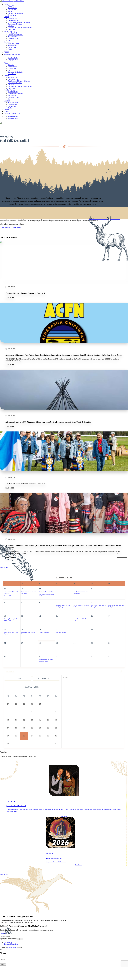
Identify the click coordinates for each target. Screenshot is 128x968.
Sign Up (20, 938)
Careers (6, 51)
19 (24, 728)
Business (7, 42)
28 (16, 704)
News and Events (13, 38)
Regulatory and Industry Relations (19, 22)
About (6, 4)
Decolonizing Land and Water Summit (20, 27)
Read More (10, 297)
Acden (10, 49)
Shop (9, 40)
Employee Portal (13, 59)
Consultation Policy (6, 227)
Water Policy (17, 227)
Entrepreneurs (12, 45)
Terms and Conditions (11, 944)
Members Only (13, 33)
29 (24, 704)
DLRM (6, 17)
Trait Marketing (12, 947)
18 (16, 728)
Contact (6, 53)
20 (32, 728)
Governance (12, 9)
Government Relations (15, 24)
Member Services (9, 31)
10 (8, 720)
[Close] (1, 949)
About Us (11, 6)
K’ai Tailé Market (13, 44)
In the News (12, 15)
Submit (3, 964)
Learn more (3, 933)
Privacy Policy (8, 942)
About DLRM (12, 18)
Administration (12, 8)
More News (4, 567)
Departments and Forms (15, 35)
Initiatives (11, 26)
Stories (10, 11)
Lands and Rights (13, 20)
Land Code (11, 29)
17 (8, 728)
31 (40, 704)
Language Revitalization (15, 13)
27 (8, 704)
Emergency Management (12, 54)
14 (40, 720)
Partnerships (12, 47)
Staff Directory (12, 36)
